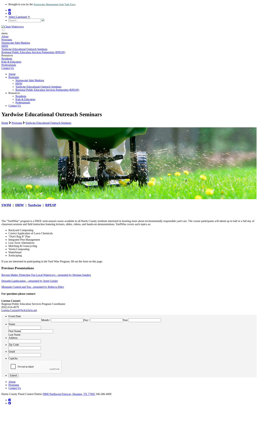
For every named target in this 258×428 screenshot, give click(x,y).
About (4, 36)
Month (45, 320)
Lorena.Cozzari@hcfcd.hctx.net (19, 310)
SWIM (6, 205)
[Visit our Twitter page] (9, 13)
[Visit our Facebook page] (9, 10)
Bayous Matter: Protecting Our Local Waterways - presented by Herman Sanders (46, 274)
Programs (6, 39)
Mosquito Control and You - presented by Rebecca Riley (32, 286)
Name (11, 324)
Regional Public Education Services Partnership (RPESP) (33, 52)
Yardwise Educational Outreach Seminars (24, 49)
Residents (6, 58)
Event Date (14, 316)
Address (13, 337)
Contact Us (7, 68)
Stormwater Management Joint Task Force (54, 4)
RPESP (50, 205)
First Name (14, 331)
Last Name (14, 334)
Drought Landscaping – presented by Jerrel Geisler (29, 280)
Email (11, 351)
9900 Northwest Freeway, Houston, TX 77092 (69, 394)
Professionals (8, 64)
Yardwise (34, 205)
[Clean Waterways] (12, 26)
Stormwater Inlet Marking (15, 42)
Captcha (13, 358)
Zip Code (13, 344)
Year (125, 320)
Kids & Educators (11, 61)
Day (85, 320)
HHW (4, 45)
